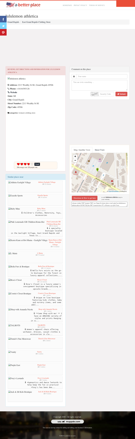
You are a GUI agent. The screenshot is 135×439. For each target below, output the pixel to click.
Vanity (39, 352)
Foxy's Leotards (43, 378)
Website (13, 92)
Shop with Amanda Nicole (47, 309)
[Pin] (3, 32)
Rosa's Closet (42, 279)
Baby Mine (41, 208)
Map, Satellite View (82, 149)
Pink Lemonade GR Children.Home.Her (54, 222)
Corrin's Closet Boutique (47, 293)
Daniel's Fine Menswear (46, 338)
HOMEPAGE (67, 5)
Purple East (41, 365)
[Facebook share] (3, 19)
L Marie (40, 253)
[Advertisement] (67, 47)
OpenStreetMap (114, 191)
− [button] (75, 160)
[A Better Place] (23, 4)
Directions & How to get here (85, 198)
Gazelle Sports (43, 195)
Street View (100, 149)
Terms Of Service (97, 5)
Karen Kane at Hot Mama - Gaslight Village (55, 242)
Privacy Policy (80, 5)
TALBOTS (41, 325)
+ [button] (75, 156)
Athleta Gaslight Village (47, 182)
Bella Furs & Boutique (46, 266)
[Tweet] (3, 25)
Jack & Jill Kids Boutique (47, 391)
